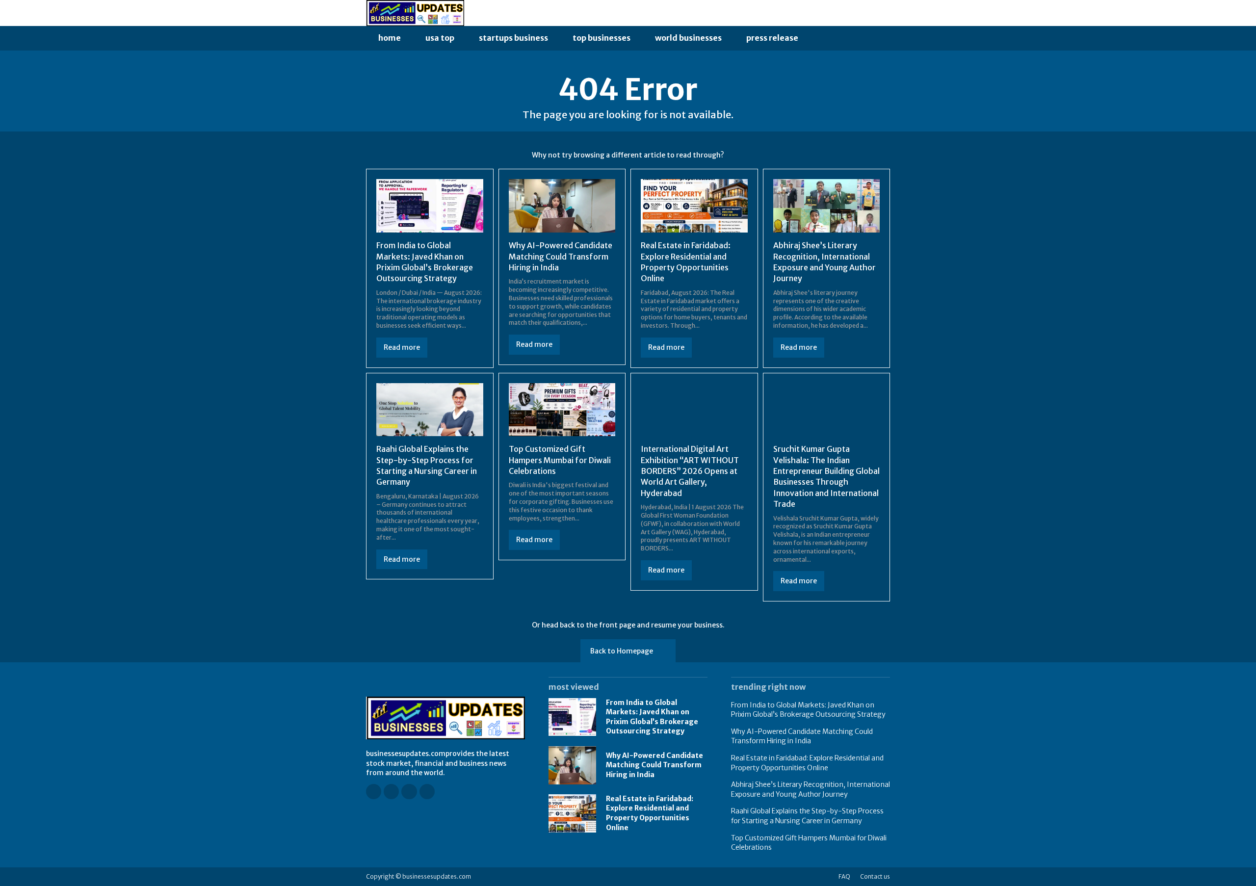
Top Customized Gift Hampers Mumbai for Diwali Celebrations (560, 460)
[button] (821, 38)
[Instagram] (391, 791)
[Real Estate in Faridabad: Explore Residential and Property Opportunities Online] (694, 206)
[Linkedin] (409, 791)
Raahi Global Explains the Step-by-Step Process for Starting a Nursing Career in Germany (807, 816)
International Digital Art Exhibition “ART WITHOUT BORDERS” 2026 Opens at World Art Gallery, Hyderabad (690, 471)
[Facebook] (373, 791)
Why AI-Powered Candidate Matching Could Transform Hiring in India (560, 256)
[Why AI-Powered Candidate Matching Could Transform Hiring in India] (562, 206)
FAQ (844, 876)
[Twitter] (427, 791)
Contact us (875, 876)
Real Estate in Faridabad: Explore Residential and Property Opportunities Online (649, 813)
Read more (402, 347)
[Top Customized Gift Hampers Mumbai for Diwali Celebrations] (562, 410)
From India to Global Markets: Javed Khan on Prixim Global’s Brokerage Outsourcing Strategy (652, 717)
